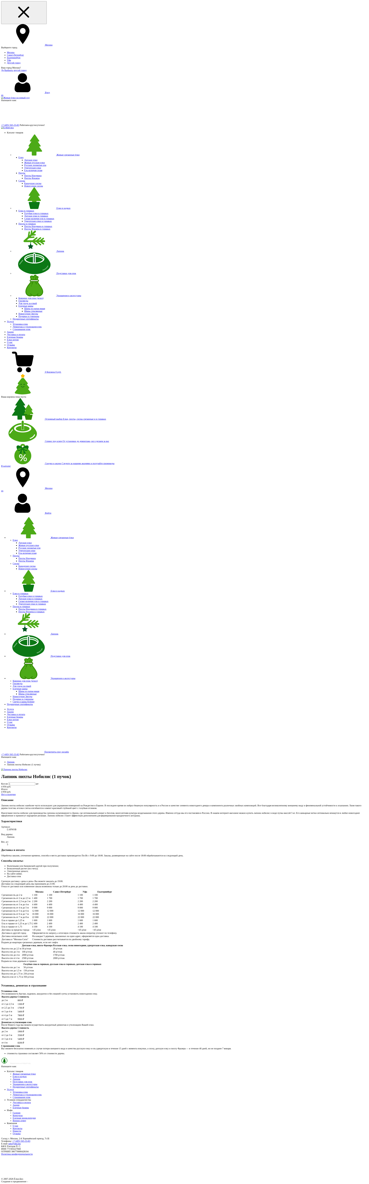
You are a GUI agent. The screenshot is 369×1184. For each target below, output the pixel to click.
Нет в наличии (8, 794)
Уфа (9, 60)
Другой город (13, 63)
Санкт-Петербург (15, 55)
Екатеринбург (14, 57)
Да (2, 70)
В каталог (6, 466)
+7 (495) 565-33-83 (10, 125)
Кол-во (4, 784)
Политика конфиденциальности (17, 1154)
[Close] (24, 12)
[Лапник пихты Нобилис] (14, 769)
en (2, 95)
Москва (10, 52)
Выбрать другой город (15, 70)
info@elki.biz (14, 1143)
